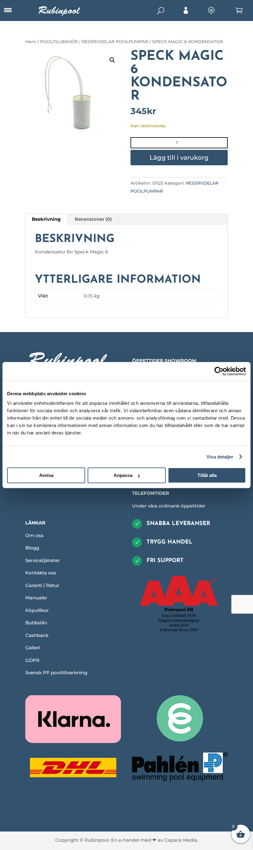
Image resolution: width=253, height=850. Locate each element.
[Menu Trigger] (7, 10)
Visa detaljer (219, 456)
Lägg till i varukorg (179, 157)
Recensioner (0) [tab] (93, 219)
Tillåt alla (207, 475)
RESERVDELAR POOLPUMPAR (115, 41)
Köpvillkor (37, 610)
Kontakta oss (40, 573)
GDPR (32, 660)
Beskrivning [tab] (46, 219)
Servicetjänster (42, 560)
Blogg (32, 548)
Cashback (36, 635)
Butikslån (36, 623)
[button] (112, 60)
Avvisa (46, 475)
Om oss (34, 535)
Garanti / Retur (42, 585)
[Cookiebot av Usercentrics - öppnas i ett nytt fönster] (219, 371)
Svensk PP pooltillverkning (56, 672)
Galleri (32, 648)
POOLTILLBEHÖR (59, 41)
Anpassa (123, 475)
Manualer (36, 598)
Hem (30, 41)
